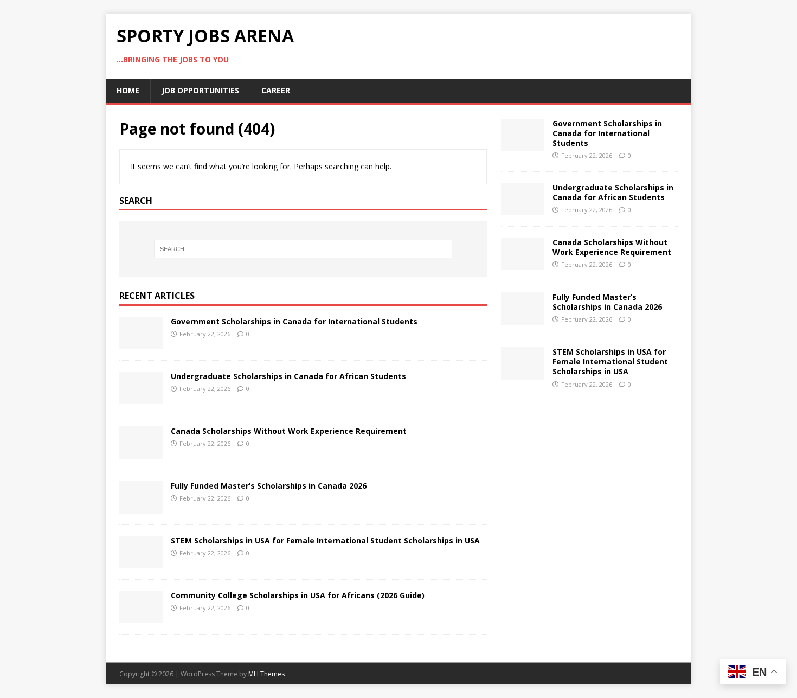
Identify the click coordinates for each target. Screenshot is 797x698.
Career (275, 90)
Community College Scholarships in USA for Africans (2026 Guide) (298, 595)
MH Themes (266, 673)
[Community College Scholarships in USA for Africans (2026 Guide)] (141, 617)
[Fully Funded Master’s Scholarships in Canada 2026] (141, 507)
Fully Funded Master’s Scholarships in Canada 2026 (269, 486)
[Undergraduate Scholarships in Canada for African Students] (141, 398)
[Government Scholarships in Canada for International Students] (141, 343)
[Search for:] (303, 249)
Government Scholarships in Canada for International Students (294, 321)
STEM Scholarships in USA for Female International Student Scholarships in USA (326, 540)
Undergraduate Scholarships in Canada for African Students (288, 376)
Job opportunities (200, 90)
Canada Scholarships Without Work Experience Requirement (289, 431)
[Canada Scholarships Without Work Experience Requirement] (141, 452)
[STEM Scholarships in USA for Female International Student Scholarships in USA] (141, 562)
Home (128, 90)
